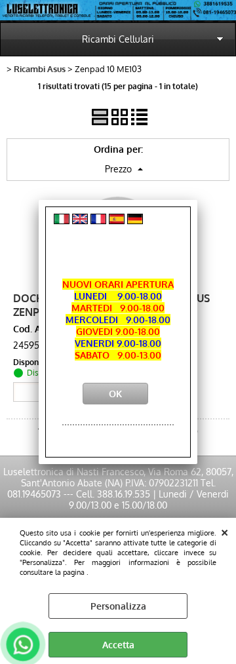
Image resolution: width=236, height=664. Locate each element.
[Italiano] (61, 220)
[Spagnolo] (117, 220)
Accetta (118, 644)
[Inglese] (80, 220)
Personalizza (118, 606)
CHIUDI (224, 530)
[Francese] (98, 220)
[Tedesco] (135, 220)
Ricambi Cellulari (118, 39)
